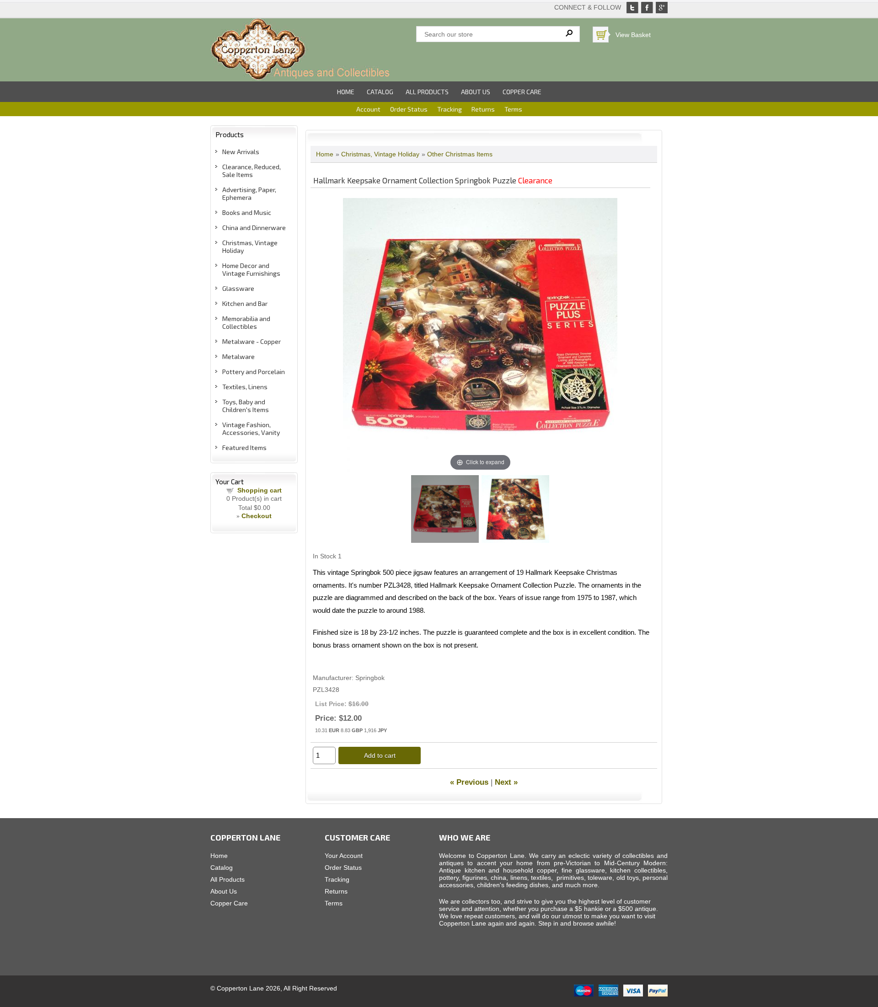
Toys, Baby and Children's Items (245, 405)
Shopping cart (259, 490)
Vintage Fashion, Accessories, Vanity (251, 428)
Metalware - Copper (251, 341)
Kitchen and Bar (245, 303)
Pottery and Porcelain (253, 371)
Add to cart (380, 755)
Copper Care (522, 92)
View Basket (633, 34)
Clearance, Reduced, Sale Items (251, 170)
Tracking (449, 109)
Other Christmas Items (460, 154)
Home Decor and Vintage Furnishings (251, 269)
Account (368, 109)
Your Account (344, 855)
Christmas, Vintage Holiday (380, 154)
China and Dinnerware (254, 227)
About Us (475, 92)
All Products (427, 92)
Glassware (238, 288)
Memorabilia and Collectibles (246, 322)
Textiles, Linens (245, 387)
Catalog (380, 92)
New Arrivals (240, 151)
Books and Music (246, 212)
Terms (513, 109)
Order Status (409, 109)
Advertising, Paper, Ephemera (249, 193)
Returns (483, 109)
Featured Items (244, 447)
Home (345, 92)
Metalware (238, 356)
